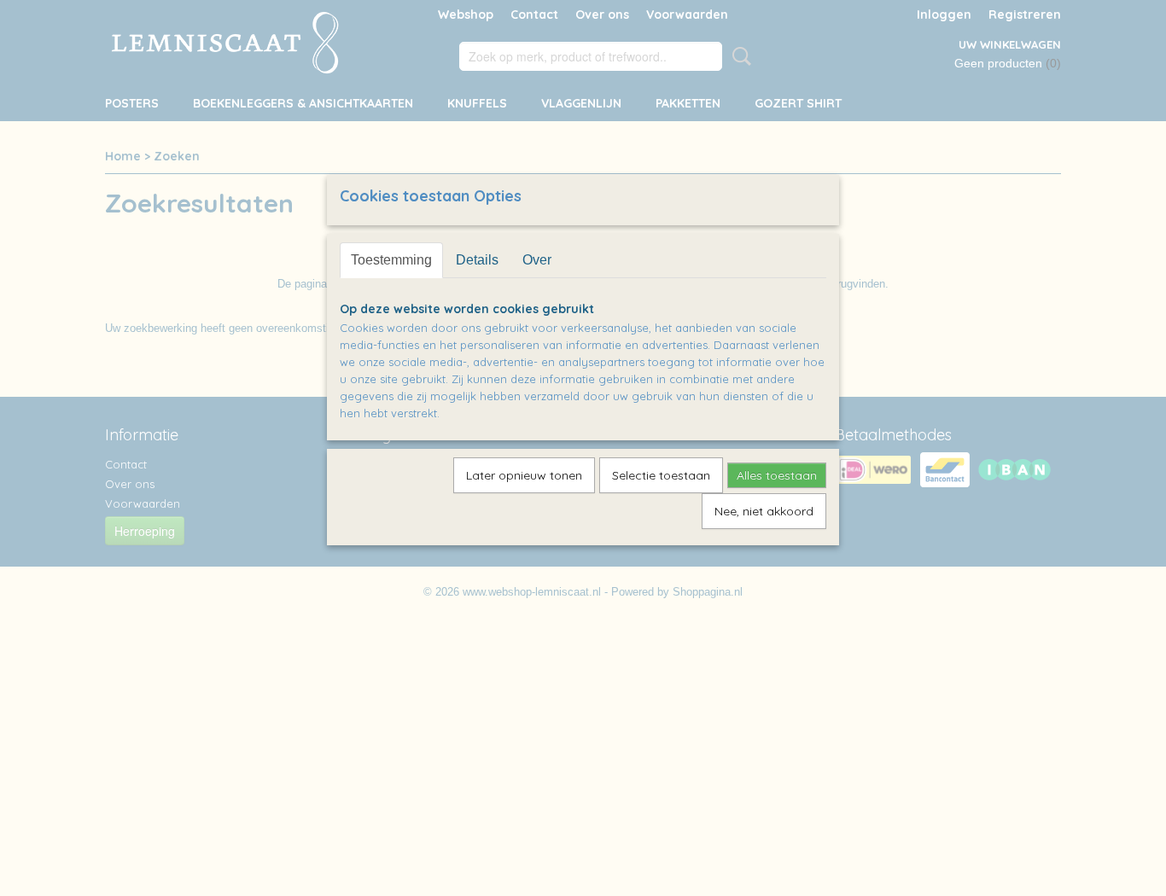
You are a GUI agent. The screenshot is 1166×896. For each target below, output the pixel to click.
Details (477, 260)
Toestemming (391, 260)
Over (536, 260)
